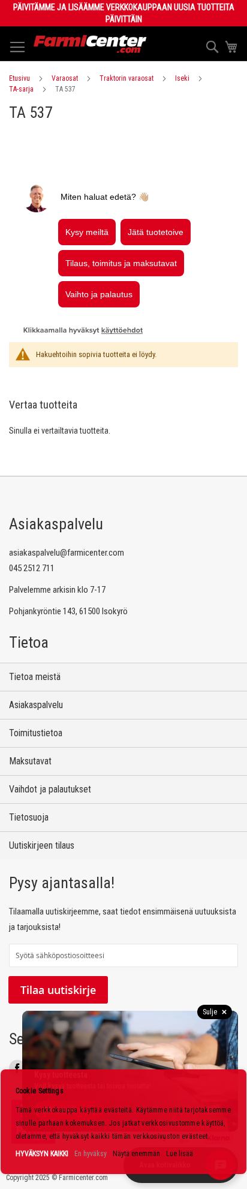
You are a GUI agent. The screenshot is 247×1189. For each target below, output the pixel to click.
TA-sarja (21, 89)
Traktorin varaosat (126, 78)
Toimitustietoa (35, 733)
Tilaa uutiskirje (58, 990)
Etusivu (19, 78)
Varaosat (65, 78)
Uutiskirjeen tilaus (41, 845)
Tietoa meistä (35, 676)
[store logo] (90, 44)
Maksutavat (30, 761)
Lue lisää (179, 1154)
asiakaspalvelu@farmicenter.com (66, 552)
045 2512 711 (32, 568)
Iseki (182, 78)
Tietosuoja (29, 817)
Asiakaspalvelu (36, 705)
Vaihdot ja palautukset (50, 789)
